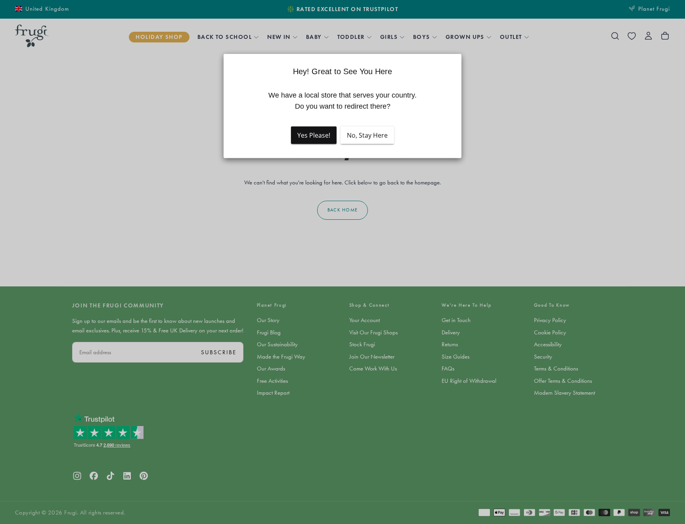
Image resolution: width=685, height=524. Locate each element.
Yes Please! (313, 135)
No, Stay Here (367, 135)
